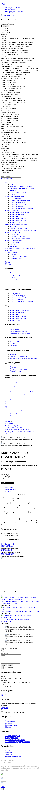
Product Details (10, 489)
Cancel (4, 665)
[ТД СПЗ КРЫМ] (8, 15)
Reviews (8, 491)
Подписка (4, 708)
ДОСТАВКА (8, 546)
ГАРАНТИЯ (7, 550)
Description (9, 487)
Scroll (3, 787)
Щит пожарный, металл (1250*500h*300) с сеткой (20, 611)
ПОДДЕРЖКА (8, 554)
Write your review (9, 544)
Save (10, 665)
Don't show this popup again (13, 712)
